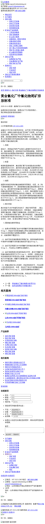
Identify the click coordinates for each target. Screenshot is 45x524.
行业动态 (12, 70)
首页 (2, 90)
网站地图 (17, 506)
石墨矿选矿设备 (11, 345)
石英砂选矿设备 (11, 340)
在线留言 (4, 116)
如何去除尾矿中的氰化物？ (22, 286)
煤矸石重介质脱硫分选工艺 (15, 362)
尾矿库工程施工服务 (16, 50)
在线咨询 (4, 476)
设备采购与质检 (15, 41)
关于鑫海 (8, 17)
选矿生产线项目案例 (12, 74)
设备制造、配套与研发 (17, 39)
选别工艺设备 (14, 23)
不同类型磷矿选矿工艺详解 (15, 382)
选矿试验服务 (14, 34)
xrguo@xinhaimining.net (16, 6)
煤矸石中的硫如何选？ (13, 367)
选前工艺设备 (14, 21)
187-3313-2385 (18, 126)
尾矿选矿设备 (10, 351)
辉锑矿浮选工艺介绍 (12, 373)
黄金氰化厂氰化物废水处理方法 (24, 283)
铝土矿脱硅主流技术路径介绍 (16, 380)
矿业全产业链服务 (11, 30)
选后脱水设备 (14, 26)
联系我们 (8, 77)
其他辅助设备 (14, 28)
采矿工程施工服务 (16, 46)
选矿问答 (12, 72)
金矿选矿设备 (10, 336)
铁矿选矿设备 (10, 338)
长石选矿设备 (10, 347)
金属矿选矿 (13, 465)
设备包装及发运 (15, 43)
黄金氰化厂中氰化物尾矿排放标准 (31, 90)
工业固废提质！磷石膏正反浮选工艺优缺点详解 (22, 378)
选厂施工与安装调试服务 (18, 48)
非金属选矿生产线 (16, 61)
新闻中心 (8, 65)
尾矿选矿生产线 (15, 63)
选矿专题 (12, 68)
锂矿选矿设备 (10, 354)
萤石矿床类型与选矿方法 (14, 371)
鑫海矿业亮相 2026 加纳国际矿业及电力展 (20, 376)
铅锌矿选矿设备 (11, 349)
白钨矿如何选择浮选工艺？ (15, 369)
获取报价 (11, 116)
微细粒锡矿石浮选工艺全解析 (16, 365)
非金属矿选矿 (14, 467)
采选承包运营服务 (16, 54)
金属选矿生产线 (15, 59)
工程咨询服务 (14, 32)
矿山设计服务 (14, 37)
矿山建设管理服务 (16, 52)
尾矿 (11, 469)
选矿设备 (8, 19)
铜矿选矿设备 (10, 342)
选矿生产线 (9, 57)
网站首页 (8, 15)
